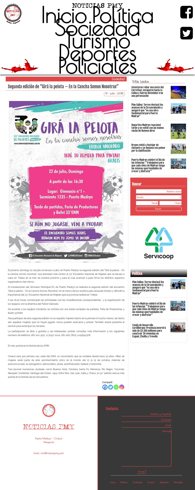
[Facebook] (104, 387)
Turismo (97, 39)
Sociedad (97, 27)
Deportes (97, 52)
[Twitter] (110, 387)
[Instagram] (121, 387)
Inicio (64, 14)
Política (123, 14)
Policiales (97, 65)
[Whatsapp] (116, 387)
